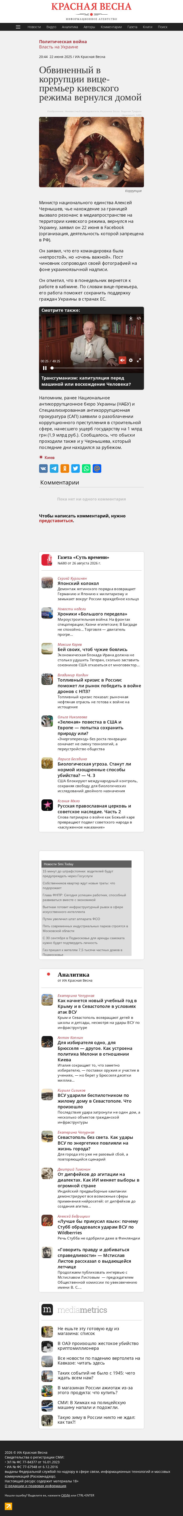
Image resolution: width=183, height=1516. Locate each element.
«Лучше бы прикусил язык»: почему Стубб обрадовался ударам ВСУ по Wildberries (98, 1226)
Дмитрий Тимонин (74, 1169)
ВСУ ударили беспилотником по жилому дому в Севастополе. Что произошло (95, 1101)
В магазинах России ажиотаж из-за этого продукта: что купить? (95, 1390)
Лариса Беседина (72, 758)
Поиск (162, 27)
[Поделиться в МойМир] (97, 468)
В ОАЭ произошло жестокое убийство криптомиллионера (98, 1345)
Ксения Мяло (69, 800)
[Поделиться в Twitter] (75, 468)
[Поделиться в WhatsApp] (86, 468)
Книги (147, 27)
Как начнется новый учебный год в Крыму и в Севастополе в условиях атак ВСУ (97, 1006)
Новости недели (72, 608)
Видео (51, 27)
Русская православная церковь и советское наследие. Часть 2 (94, 808)
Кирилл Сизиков (71, 1090)
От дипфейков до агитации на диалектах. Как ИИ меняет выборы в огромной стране (98, 1179)
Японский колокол (78, 583)
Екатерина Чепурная (76, 995)
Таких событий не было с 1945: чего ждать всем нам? (96, 1375)
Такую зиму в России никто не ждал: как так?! (96, 1419)
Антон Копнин (70, 1037)
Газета (132, 27)
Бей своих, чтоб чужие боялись (93, 649)
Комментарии (111, 27)
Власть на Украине (58, 47)
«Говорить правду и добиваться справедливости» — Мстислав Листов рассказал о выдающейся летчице (94, 1258)
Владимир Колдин (73, 674)
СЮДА (65, 1495)
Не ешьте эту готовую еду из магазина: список (88, 1331)
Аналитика (70, 27)
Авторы (89, 27)
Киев (50, 458)
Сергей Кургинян (72, 578)
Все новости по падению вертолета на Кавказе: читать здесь (99, 1360)
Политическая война (63, 41)
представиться (56, 520)
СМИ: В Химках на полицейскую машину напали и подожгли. (92, 1405)
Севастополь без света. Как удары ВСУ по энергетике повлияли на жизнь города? (95, 1142)
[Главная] (91, 11)
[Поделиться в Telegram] (54, 468)
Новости (34, 27)
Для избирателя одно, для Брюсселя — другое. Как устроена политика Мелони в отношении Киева (95, 1051)
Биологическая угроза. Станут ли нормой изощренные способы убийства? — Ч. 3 (94, 769)
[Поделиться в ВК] (43, 468)
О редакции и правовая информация (35, 1486)
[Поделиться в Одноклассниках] (65, 468)
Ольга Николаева (72, 716)
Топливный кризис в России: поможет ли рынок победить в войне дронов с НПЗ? (99, 685)
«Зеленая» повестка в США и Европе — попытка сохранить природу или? (91, 727)
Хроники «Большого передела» (92, 614)
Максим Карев (70, 644)
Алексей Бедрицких (74, 1216)
